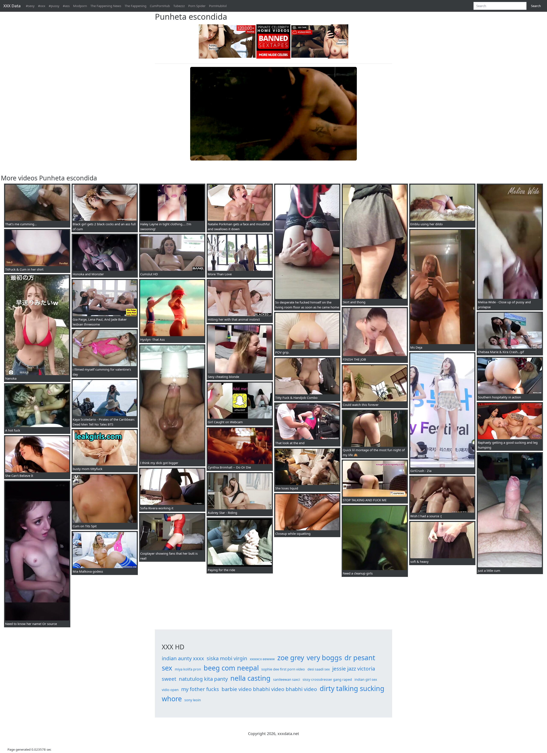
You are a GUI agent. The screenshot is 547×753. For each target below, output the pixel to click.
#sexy (30, 6)
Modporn (80, 6)
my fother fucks (200, 689)
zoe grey (290, 657)
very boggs (324, 657)
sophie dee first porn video (283, 669)
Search (536, 6)
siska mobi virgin (227, 658)
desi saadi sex (318, 669)
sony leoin (192, 700)
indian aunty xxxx (183, 658)
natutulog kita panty (203, 678)
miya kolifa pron (188, 669)
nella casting (250, 678)
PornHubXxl (218, 6)
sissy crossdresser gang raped (327, 679)
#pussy (54, 6)
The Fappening (135, 6)
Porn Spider (197, 6)
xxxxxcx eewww (262, 659)
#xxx (41, 6)
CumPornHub (160, 6)
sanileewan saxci (286, 679)
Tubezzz (179, 6)
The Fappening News (105, 6)
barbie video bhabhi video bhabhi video (269, 689)
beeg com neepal (231, 667)
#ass (66, 6)
